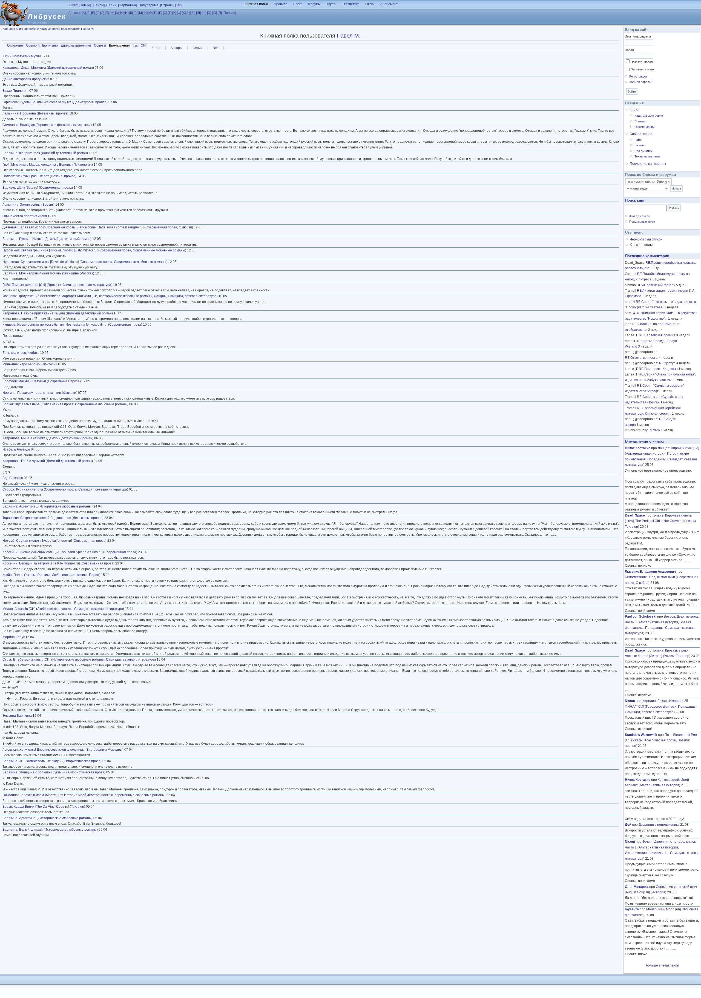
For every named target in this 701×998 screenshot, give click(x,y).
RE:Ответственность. (641, 358)
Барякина (10, 153)
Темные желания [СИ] (29, 285)
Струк (7, 659)
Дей (628, 825)
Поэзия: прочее (63, 176)
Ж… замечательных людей (40, 761)
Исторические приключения (646, 853)
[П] (155, 13)
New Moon (666, 909)
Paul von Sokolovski (640, 616)
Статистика (350, 4)
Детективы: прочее (52, 113)
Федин (647, 842)
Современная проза (56, 188)
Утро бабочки (30, 364)
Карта (331, 4)
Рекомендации (644, 126)
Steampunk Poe (685, 735)
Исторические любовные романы (126, 296)
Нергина (9, 393)
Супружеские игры (35, 262)
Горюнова (10, 102)
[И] (121, 13)
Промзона (28, 113)
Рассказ (87, 273)
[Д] (102, 13)
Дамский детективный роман (70, 68)
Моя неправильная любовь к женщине (49, 273)
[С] (165, 13)
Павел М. (349, 36)
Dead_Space (635, 515)
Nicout (630, 701)
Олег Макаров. (636, 887)
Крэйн (7, 575)
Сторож (8, 489)
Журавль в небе (27, 404)
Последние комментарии (647, 256)
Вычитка (640, 145)
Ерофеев (9, 381)
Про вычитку (643, 151)
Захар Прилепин (15, 91)
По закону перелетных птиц (39, 393)
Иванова (9, 296)
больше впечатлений (662, 965)
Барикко (8, 188)
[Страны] (167, 5)
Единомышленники (76, 45)
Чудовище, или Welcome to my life (45, 102)
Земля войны (30, 205)
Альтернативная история (645, 453)
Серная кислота (28, 541)
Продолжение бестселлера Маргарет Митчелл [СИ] (58, 296)
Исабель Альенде (16, 449)
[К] (131, 13)
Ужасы (30, 575)
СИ (143, 45)
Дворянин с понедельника (659, 825)
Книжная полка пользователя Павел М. (67, 28)
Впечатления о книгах (644, 441)
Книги (156, 48)
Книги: (73, 5)
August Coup (635, 892)
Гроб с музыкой (33, 461)
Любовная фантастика (69, 575)
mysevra (632, 909)
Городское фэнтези (661, 707)
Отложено (15, 45)
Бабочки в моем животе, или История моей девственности (64, 795)
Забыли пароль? (640, 82)
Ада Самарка (12, 478)
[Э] (209, 13)
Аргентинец (28, 506)
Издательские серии (648, 115)
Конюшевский (668, 780)
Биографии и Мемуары (104, 750)
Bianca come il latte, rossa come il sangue (107, 227)
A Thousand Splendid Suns (77, 552)
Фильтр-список (639, 216)
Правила (281, 4)
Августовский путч (683, 887)
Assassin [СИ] (25, 609)
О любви (185, 227)
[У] (174, 13)
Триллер (77, 806)
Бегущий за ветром (34, 563)
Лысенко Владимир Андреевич (650, 571)
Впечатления (120, 45)
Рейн (6, 285)
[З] (117, 13)
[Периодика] (127, 5)
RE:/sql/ (654, 430)
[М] (140, 13)
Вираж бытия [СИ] (685, 448)
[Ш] (198, 13)
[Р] (160, 13)
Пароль (630, 49)
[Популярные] (148, 5)
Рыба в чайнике (33, 438)
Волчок (7, 404)
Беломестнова (636, 577)
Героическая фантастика (56, 125)
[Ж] (112, 13)
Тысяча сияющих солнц (37, 552)
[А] (84, 13)
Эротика (54, 285)
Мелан (7, 609)
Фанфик (160, 296)
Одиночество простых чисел (24, 216)
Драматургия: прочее (90, 102)
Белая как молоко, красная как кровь (46, 227)
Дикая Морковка (33, 68)
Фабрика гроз (29, 153)
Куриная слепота (29, 489)
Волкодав (27, 125)
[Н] (145, 13)
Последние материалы (648, 164)
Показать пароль (642, 62)
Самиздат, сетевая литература (86, 285)
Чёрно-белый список (646, 239)
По (668, 735)
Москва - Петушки (32, 381)
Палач (18, 575)
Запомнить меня (642, 69)
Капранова (10, 68)
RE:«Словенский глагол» (656, 285)
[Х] (184, 13)
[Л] (135, 13)
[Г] (97, 13)
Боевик (47, 205)
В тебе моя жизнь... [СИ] (31, 659)
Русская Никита (31, 239)
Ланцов (663, 448)
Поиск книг (635, 200)
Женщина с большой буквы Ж (42, 772)
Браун (7, 806)
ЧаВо (638, 139)
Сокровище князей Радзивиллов (45, 518)
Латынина (10, 113)
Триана (657, 515)
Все (216, 48)
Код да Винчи (24, 806)
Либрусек (47, 16)
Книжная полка (256, 4)
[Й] (126, 13)
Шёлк (21, 188)
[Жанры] (98, 5)
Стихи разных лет (35, 176)
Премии (639, 121)
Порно (94, 575)
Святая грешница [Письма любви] (47, 250)
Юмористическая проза (82, 761)
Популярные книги (642, 221)
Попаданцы (656, 459)
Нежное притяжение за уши (43, 313)
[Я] (220, 13)
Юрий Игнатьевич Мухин (21, 56)
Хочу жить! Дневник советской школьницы (52, 750)
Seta (30, 188)
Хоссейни (10, 552)
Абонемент (389, 4)
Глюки (370, 4)
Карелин (649, 701)
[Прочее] (229, 13)
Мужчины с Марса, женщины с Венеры (41, 165)
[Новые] (85, 5)
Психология (82, 165)
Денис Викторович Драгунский (25, 79)
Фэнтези (84, 125)
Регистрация (638, 76)
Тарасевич (10, 518)
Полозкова (10, 176)
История (658, 892)
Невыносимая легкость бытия (40, 324)
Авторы (176, 48)
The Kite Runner (63, 563)
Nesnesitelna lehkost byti (84, 324)
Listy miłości (84, 250)
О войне (642, 583)
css (135, 45)
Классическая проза (660, 740)
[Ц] (188, 13)
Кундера (9, 324)
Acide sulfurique (55, 541)
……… (688, 560)
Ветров (669, 616)
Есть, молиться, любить (20, 353)
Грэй (6, 165)
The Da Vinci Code (50, 806)
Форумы (314, 4)
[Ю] (214, 13)
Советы (100, 45)
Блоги (297, 4)
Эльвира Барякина (17, 716)
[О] (150, 13)
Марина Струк (13, 637)
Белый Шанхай (31, 829)
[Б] (88, 13)
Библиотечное (641, 134)
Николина (10, 795)
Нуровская (10, 250)
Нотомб (8, 541)
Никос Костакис (637, 448)
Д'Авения (9, 227)
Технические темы (647, 156)
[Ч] (193, 13)
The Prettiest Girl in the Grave (657, 521)
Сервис (661, 887)
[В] (93, 13)
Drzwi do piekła (62, 262)
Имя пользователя (638, 36)
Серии (198, 48)
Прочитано (49, 45)
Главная (7, 28)
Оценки (32, 45)
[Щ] (204, 13)
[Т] (169, 13)
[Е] (107, 13)
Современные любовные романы (159, 250)
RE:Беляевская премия (657, 335)
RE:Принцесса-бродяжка (658, 369)
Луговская (10, 750)
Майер (651, 909)
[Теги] (179, 5)
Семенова (10, 125)
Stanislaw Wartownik (641, 735)
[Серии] (111, 5)
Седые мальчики (662, 577)
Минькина (10, 364)
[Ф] (179, 13)
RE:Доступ (667, 363)
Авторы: (74, 13)
